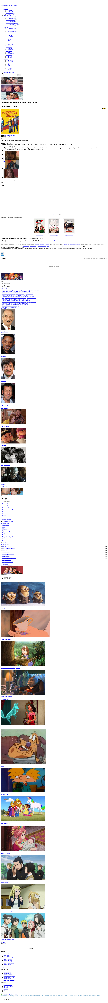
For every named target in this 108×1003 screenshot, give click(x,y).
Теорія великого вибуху (8, 533)
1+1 (3, 517)
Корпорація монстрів (8, 554)
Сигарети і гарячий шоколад (51, 214)
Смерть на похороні (69, 235)
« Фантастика (10, 53)
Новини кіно (7, 953)
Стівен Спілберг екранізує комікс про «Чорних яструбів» (16, 300)
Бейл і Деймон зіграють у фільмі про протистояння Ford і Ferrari (18, 292)
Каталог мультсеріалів (9, 963)
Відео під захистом (8, 986)
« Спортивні (9, 49)
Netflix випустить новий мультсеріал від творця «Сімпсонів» (17, 294)
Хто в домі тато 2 (39, 235)
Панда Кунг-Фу (6, 560)
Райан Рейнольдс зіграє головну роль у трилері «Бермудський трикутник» (21, 290)
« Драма (8, 63)
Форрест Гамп (6, 505)
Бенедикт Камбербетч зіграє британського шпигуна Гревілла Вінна (19, 298)
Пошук (19, 74)
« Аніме (8, 32)
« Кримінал (9, 48)
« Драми (8, 45)
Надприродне (5, 540)
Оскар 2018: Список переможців (10, 306)
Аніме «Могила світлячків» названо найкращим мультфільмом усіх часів (20, 288)
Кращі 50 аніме (7, 978)
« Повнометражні (11, 28)
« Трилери (9, 51)
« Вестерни (9, 37)
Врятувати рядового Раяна (9, 511)
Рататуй (4, 550)
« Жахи (8, 52)
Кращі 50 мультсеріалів (9, 977)
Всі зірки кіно (4, 408)
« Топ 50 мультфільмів (12, 23)
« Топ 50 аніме (10, 26)
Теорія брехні (6, 542)
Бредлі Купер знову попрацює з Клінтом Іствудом (14, 295)
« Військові (9, 43)
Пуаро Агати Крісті (7, 536)
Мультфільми (7, 27)
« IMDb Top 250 (10, 17)
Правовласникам (8, 985)
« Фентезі (9, 55)
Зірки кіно (6, 955)
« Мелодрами (9, 39)
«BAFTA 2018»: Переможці (9, 307)
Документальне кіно (9, 72)
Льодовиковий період (8, 562)
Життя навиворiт (54, 235)
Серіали (6, 59)
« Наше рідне (10, 35)
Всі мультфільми (5, 699)
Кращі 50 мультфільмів (6, 565)
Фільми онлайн (8, 135)
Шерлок (4, 529)
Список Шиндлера (8, 521)
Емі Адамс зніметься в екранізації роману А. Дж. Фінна (16, 299)
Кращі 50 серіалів (5, 544)
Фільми (6, 33)
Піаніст (4, 515)
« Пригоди (9, 41)
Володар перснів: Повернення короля (12, 509)
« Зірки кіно (9, 11)
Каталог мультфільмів (9, 961)
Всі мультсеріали (5, 825)
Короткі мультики (8, 965)
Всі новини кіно (5, 308)
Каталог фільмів (8, 959)
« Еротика (9, 57)
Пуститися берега (7, 531)
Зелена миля (5, 513)
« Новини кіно (10, 10)
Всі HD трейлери (5, 486)
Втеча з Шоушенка (7, 503)
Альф (3, 527)
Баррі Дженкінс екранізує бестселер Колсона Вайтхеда (16, 291)
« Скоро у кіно (10, 14)
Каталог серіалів (8, 960)
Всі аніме (3, 942)
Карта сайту (7, 990)
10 (4, 161)
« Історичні (9, 47)
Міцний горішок (6, 519)
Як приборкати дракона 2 (9, 558)
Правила (6, 987)
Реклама (6, 989)
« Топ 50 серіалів (11, 21)
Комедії (14, 135)
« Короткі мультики (11, 31)
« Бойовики (9, 36)
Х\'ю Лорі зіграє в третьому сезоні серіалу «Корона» (15, 304)
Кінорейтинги (7, 15)
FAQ (54, 240)
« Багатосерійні (10, 29)
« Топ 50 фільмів (10, 20)
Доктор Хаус (5, 525)
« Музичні (9, 56)
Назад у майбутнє (7, 507)
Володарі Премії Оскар (9, 980)
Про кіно (6, 9)
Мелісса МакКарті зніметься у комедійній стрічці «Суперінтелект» (19, 302)
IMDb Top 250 (7, 972)
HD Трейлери (7, 956)
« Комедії (8, 40)
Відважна (5, 564)
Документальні (7, 967)
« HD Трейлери (10, 13)
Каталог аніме (7, 964)
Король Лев (5, 546)
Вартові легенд (6, 552)
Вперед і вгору (6, 556)
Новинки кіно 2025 (8, 957)
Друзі (3, 538)
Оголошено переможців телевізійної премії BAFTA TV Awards (18, 296)
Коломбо (4, 534)
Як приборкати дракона (8, 548)
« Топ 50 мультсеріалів (12, 24)
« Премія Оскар (10, 18)
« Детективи (9, 44)
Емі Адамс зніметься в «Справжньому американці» (15, 303)
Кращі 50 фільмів (5, 523)
